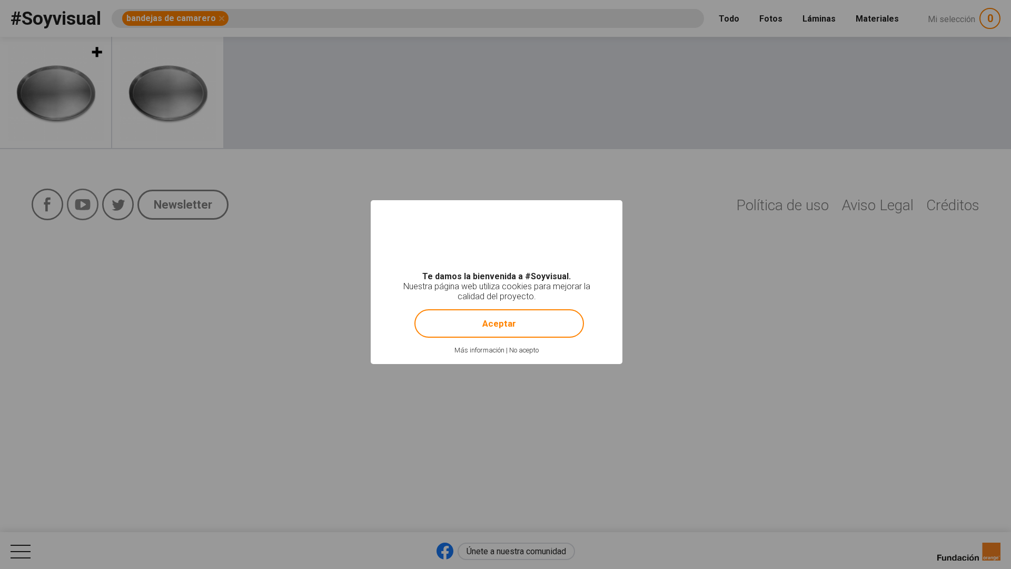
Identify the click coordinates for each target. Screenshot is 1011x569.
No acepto (524, 350)
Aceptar (499, 323)
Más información (479, 350)
